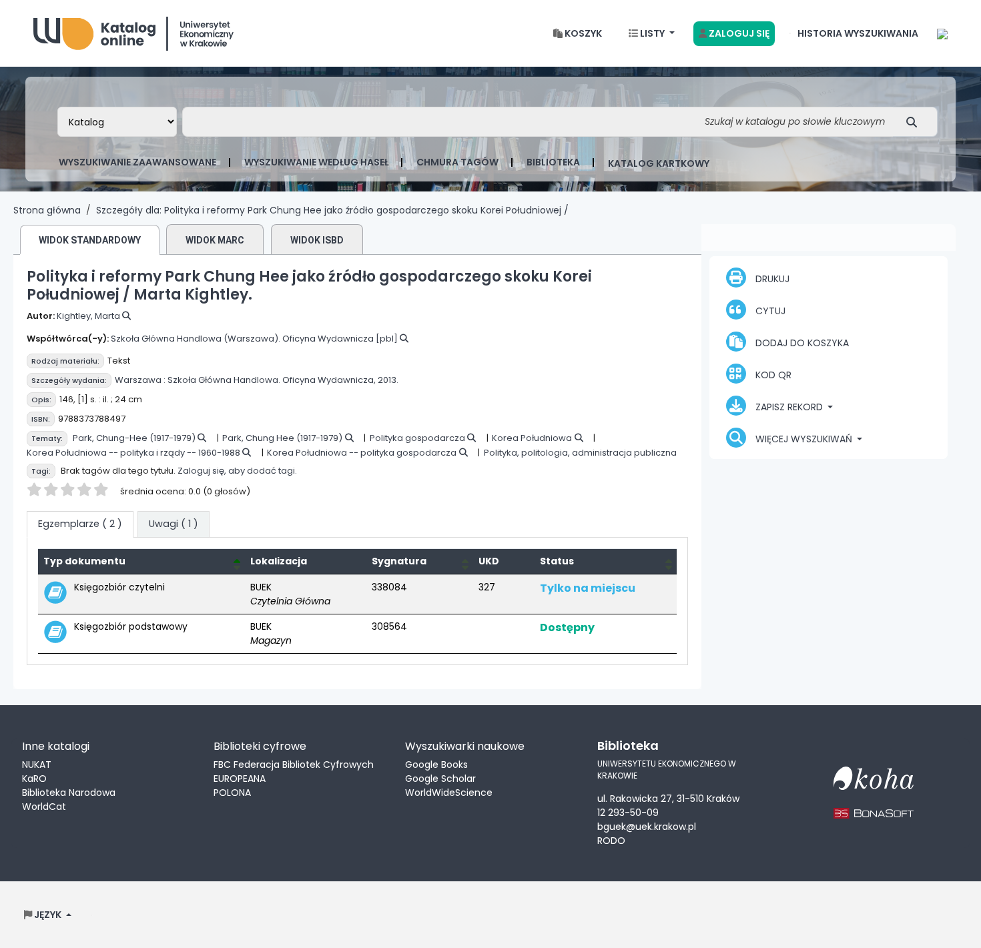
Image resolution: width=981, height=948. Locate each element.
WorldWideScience (449, 792)
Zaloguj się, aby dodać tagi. (237, 470)
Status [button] (557, 561)
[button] (577, 33)
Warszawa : (140, 380)
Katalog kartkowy (658, 163)
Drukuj (771, 279)
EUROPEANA (240, 778)
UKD (488, 561)
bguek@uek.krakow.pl (646, 826)
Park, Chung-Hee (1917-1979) (134, 438)
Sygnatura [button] (399, 561)
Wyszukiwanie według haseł (316, 162)
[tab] (173, 524)
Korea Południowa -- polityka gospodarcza (361, 452)
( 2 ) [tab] (80, 523)
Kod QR (772, 375)
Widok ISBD (317, 240)
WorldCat (44, 806)
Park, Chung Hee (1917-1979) (282, 438)
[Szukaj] (915, 122)
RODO (611, 840)
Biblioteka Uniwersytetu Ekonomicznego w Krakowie (133, 30)
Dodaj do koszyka (801, 343)
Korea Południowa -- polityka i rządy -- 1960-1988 (133, 452)
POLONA (232, 792)
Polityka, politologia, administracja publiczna (580, 452)
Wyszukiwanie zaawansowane (137, 162)
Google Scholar (440, 778)
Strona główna (47, 210)
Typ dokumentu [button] (84, 561)
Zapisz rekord (789, 407)
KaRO (34, 778)
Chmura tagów (457, 162)
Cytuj (769, 311)
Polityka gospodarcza (417, 438)
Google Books (436, 764)
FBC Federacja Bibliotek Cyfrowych (294, 764)
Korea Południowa (532, 438)
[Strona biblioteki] (942, 33)
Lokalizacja (278, 561)
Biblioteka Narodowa (68, 792)
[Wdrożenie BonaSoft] (874, 805)
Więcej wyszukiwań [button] (804, 439)
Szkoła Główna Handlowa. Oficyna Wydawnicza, (272, 380)
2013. (388, 380)
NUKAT (36, 764)
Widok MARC (215, 240)
